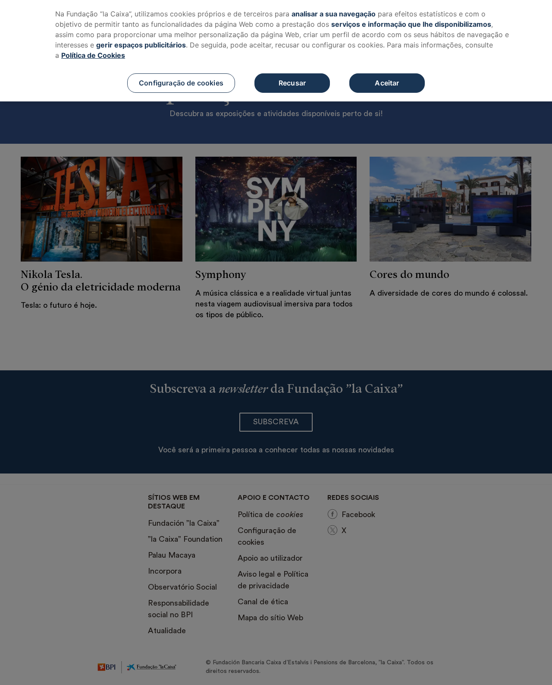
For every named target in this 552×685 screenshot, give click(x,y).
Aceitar (387, 83)
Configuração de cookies (181, 83)
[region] (276, 50)
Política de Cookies (93, 55)
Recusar (292, 83)
